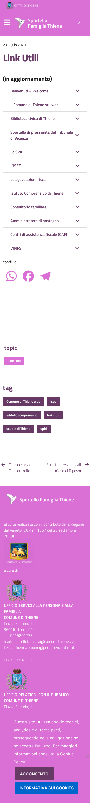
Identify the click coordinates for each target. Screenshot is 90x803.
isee (53, 401)
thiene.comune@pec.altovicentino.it (44, 647)
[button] (45, 91)
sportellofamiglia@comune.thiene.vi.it (44, 641)
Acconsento (34, 773)
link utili (53, 415)
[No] (87, 756)
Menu (7, 23)
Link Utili (21, 57)
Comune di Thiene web (23, 401)
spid (43, 428)
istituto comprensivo (21, 415)
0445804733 (21, 635)
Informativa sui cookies (47, 787)
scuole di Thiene (18, 428)
